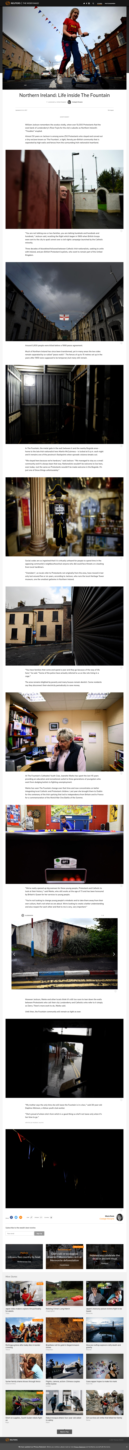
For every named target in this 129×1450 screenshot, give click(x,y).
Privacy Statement (80, 1447)
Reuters (13, 3)
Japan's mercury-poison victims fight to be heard (104, 1309)
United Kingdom (61, 102)
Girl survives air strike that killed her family (104, 1418)
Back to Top (64, 1432)
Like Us (86, 3)
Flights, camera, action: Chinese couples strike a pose (63, 1382)
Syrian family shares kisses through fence (23, 1381)
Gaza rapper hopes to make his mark (101, 1381)
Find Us (89, 3)
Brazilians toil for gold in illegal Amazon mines (62, 1346)
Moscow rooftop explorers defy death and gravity (103, 1346)
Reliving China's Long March (58, 1308)
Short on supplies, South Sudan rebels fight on (24, 1419)
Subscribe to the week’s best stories (21, 1227)
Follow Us (84, 3)
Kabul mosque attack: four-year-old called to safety (63, 1419)
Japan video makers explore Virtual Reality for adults (23, 1309)
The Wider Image (30, 3)
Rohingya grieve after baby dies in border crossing (23, 1346)
